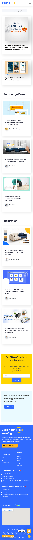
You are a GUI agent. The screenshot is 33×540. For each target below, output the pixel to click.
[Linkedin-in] (12, 533)
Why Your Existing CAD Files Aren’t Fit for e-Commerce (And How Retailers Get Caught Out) (16, 47)
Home (5, 11)
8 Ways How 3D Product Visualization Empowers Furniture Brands (14, 122)
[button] (28, 531)
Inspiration (7, 42)
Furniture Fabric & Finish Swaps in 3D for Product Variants (14, 252)
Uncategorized (14, 42)
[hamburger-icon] (30, 3)
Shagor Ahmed (14, 259)
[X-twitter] (8, 533)
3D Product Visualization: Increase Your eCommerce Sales (14, 291)
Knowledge (7, 74)
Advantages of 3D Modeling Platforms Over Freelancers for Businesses (16, 330)
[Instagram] (16, 533)
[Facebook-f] (4, 533)
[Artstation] (20, 533)
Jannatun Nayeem (15, 129)
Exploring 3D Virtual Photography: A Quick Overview (13, 198)
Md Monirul (12, 166)
